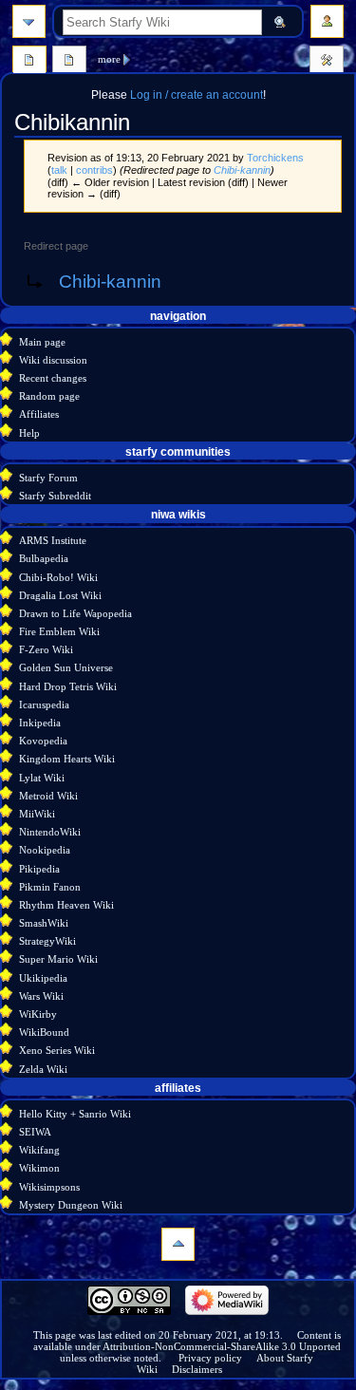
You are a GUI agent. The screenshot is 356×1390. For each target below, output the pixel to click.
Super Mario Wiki (58, 959)
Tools (326, 62)
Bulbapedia (43, 558)
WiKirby (38, 1014)
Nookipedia (44, 849)
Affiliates (39, 414)
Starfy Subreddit (55, 495)
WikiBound (44, 1032)
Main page (42, 342)
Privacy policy (210, 1357)
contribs (94, 170)
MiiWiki (37, 813)
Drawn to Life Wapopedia (75, 613)
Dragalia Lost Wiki (60, 595)
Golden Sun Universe (66, 667)
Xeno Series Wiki (57, 1050)
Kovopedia (43, 740)
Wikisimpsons (49, 1187)
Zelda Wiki (43, 1069)
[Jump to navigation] (29, 21)
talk (59, 170)
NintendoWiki (50, 831)
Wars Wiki (41, 996)
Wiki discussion (53, 360)
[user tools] (327, 21)
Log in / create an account (196, 95)
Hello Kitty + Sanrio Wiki (75, 1113)
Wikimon (39, 1168)
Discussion (69, 62)
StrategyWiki (47, 941)
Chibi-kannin (242, 170)
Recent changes (52, 378)
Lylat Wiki (42, 777)
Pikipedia (39, 868)
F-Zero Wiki (46, 649)
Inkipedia (40, 722)
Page (29, 62)
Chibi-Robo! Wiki (58, 577)
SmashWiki (43, 923)
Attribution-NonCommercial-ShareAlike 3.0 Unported (222, 1346)
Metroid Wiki (48, 795)
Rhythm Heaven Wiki (66, 905)
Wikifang (39, 1149)
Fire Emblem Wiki (59, 631)
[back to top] (178, 1244)
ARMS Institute (52, 540)
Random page (49, 396)
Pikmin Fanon (50, 886)
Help (29, 433)
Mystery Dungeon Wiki (70, 1205)
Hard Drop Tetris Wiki (68, 686)
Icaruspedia (44, 704)
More (109, 59)
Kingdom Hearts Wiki (67, 758)
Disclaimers (197, 1369)
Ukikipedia (43, 978)
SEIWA (35, 1131)
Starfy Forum (48, 477)
